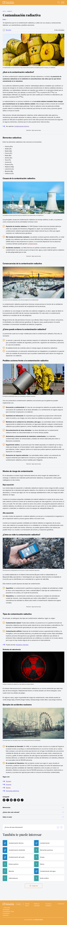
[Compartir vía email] (11, 800)
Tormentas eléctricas (12, 791)
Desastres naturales (22, 645)
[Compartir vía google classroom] (15, 800)
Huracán (8, 785)
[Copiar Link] (22, 800)
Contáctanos (61, 904)
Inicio (4, 11)
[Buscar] (59, 2)
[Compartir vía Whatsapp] (18, 800)
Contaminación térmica (21, 126)
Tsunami (8, 781)
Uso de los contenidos (48, 904)
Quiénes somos (27, 904)
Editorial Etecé (39, 920)
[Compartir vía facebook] (7, 800)
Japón (50, 763)
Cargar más (35, 886)
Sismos (8, 788)
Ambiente (9, 11)
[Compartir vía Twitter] (4, 800)
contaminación (32, 244)
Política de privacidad (36, 904)
